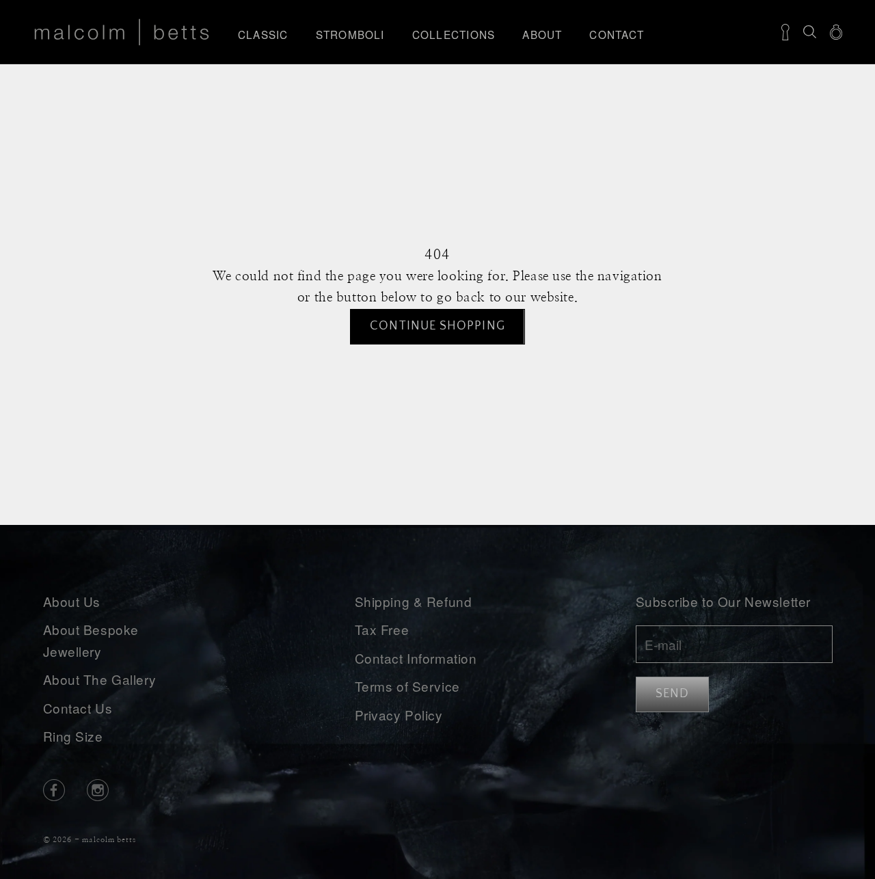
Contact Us (78, 708)
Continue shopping (437, 326)
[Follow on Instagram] (98, 790)
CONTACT (616, 34)
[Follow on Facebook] (54, 790)
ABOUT (542, 34)
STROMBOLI (350, 34)
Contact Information (416, 658)
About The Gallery (100, 679)
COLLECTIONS (454, 34)
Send (672, 694)
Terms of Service (407, 686)
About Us (72, 601)
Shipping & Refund (413, 601)
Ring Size (73, 736)
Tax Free (382, 629)
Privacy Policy (399, 714)
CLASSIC (263, 34)
